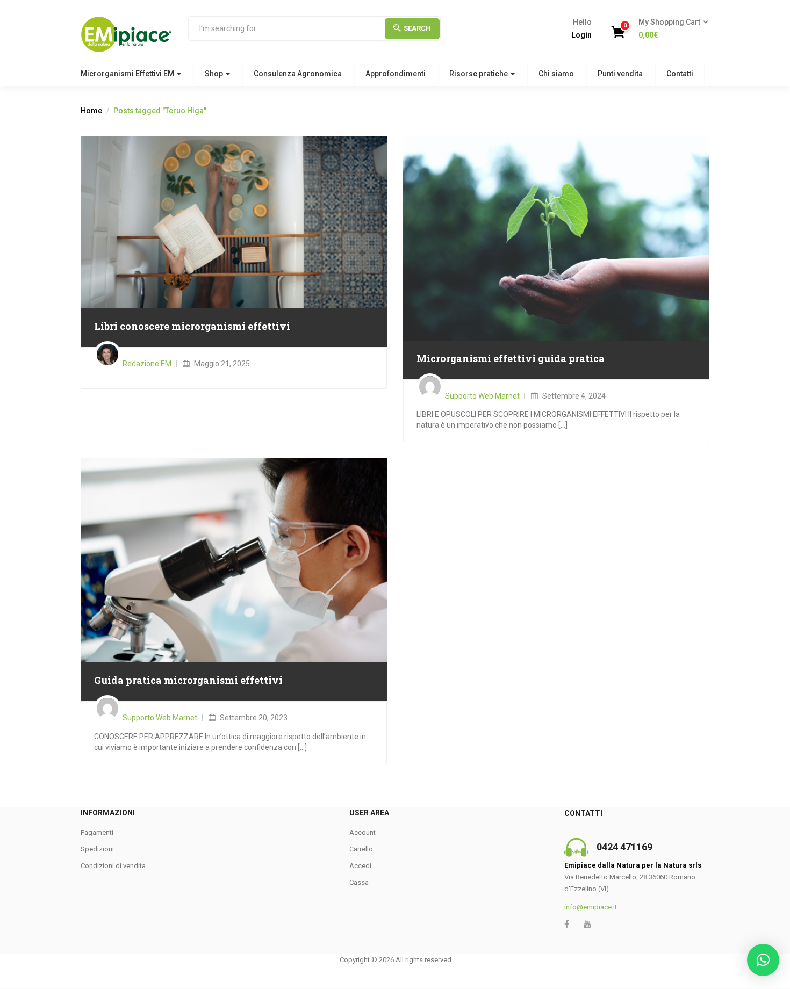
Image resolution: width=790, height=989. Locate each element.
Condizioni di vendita (113, 866)
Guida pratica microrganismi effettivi (188, 680)
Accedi (360, 866)
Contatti (679, 73)
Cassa (359, 882)
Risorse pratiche (479, 73)
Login (581, 35)
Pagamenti (97, 832)
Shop (215, 73)
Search (417, 28)
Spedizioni (97, 849)
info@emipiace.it (590, 907)
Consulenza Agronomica (298, 73)
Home (91, 110)
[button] (669, 29)
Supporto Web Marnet (482, 396)
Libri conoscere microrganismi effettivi (192, 326)
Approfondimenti (395, 73)
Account (362, 832)
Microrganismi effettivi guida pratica (510, 358)
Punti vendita (620, 73)
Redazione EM (147, 363)
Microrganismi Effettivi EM (128, 73)
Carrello (361, 849)
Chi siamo (556, 73)
